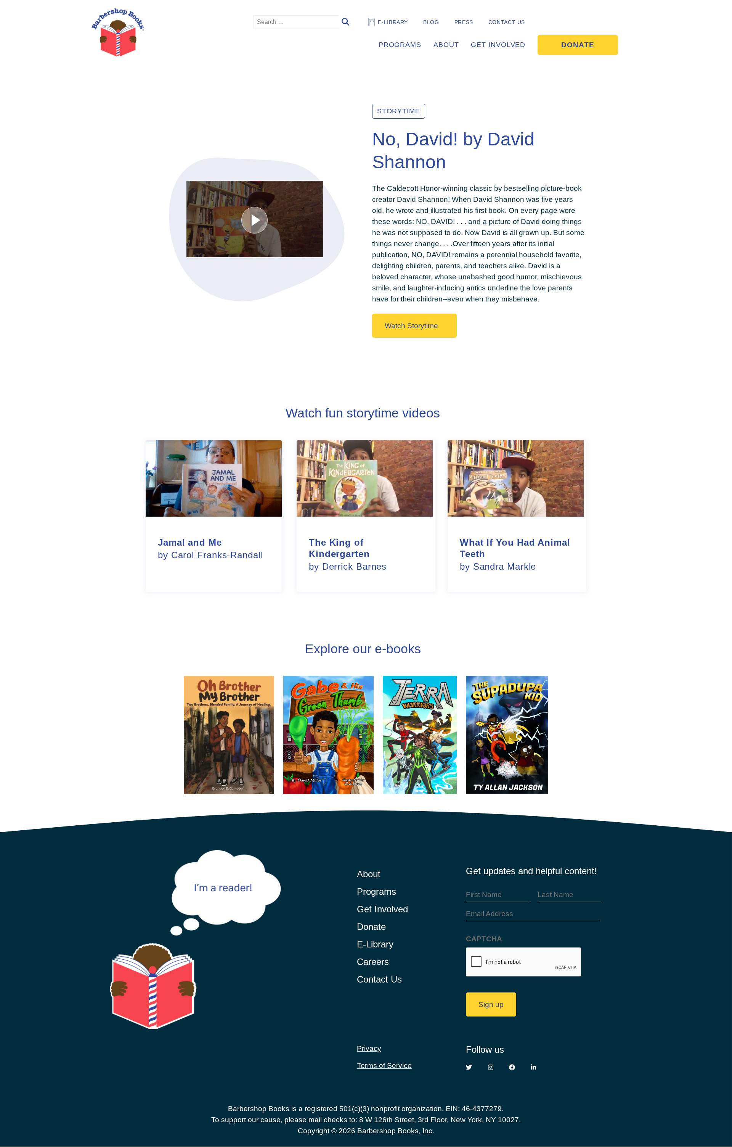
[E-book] (229, 736)
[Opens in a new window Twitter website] (469, 1067)
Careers (373, 962)
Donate (577, 44)
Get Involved (498, 44)
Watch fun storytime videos (363, 413)
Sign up (491, 1004)
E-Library (375, 944)
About (446, 44)
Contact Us (506, 22)
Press (463, 22)
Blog (431, 22)
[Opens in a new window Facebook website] (512, 1067)
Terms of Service (384, 1065)
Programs (400, 44)
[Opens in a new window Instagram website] (490, 1067)
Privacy (369, 1048)
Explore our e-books (363, 649)
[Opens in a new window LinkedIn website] (533, 1067)
